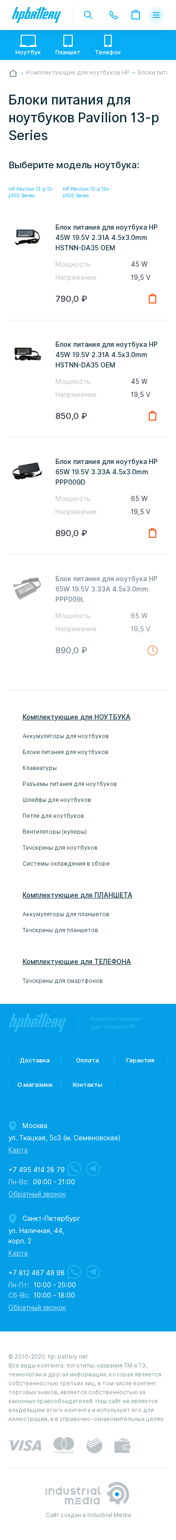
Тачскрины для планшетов (60, 930)
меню (156, 15)
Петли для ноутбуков (53, 815)
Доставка (35, 1060)
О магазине (35, 1084)
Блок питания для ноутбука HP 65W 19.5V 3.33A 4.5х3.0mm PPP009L (106, 589)
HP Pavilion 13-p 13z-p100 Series (87, 192)
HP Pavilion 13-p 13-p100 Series (31, 192)
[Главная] (13, 73)
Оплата (87, 1060)
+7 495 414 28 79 (36, 1170)
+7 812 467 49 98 (36, 1273)
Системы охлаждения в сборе (66, 863)
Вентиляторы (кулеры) (55, 831)
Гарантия (140, 1060)
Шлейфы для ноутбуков (57, 799)
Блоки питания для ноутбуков (65, 751)
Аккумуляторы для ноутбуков (66, 736)
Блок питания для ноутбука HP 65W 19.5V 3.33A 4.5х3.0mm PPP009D (106, 472)
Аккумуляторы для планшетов (66, 914)
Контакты (87, 1084)
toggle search (88, 15)
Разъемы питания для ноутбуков (70, 783)
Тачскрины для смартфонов (63, 980)
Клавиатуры (40, 767)
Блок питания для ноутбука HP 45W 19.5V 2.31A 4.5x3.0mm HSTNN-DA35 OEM (106, 238)
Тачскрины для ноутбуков (60, 847)
